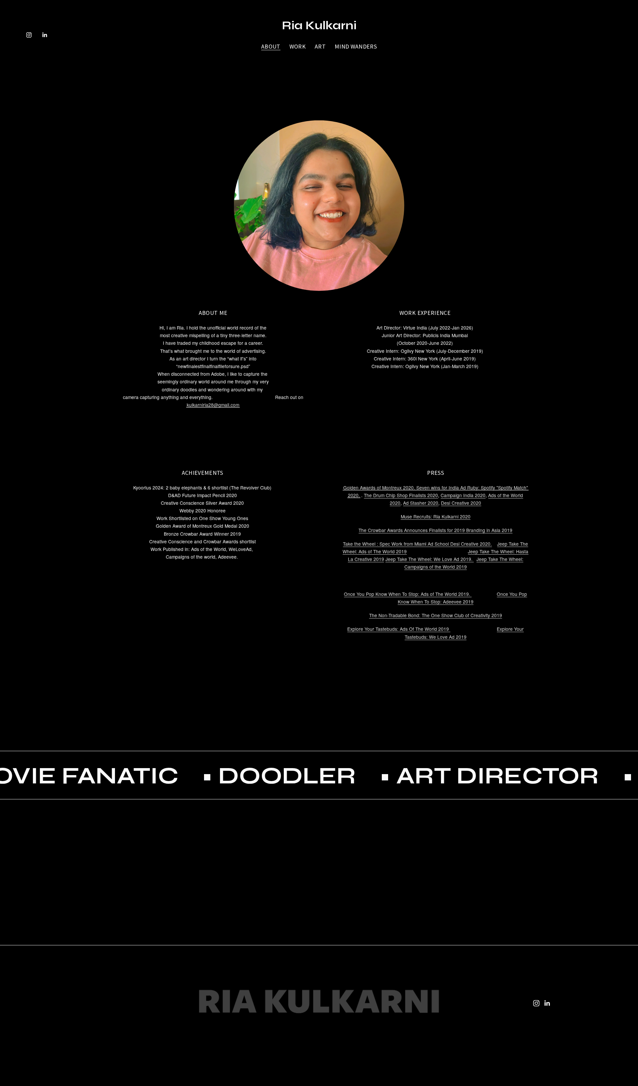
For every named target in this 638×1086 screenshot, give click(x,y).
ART (320, 46)
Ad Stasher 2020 (420, 502)
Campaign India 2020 (463, 495)
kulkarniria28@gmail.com (213, 404)
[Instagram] (29, 35)
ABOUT (270, 46)
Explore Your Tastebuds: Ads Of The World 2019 (398, 628)
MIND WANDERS (356, 46)
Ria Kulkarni (319, 25)
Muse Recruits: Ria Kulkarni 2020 (436, 516)
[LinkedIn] (44, 35)
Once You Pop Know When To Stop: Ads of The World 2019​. (408, 594)
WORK (297, 46)
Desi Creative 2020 (461, 502)
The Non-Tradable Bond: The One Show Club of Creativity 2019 (435, 615)
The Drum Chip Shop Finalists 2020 (401, 495)
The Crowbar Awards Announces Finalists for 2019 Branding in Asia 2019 (435, 530)
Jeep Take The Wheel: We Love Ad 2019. (429, 559)
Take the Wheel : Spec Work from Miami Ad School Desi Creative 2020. (417, 543)
